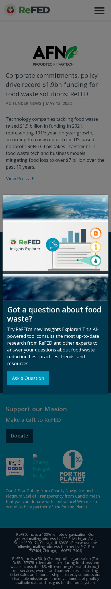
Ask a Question (28, 378)
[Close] (104, 199)
